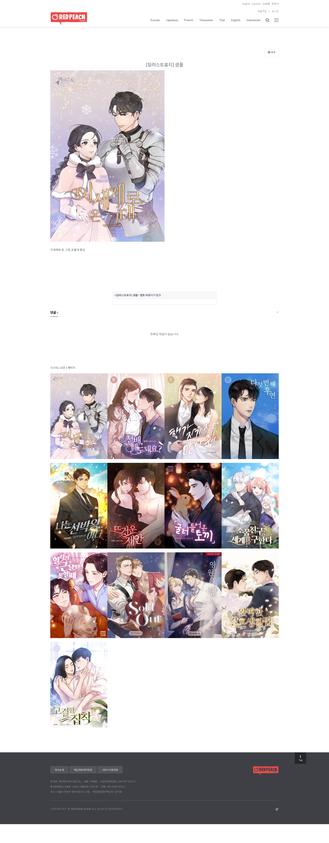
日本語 (266, 3)
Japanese (172, 20)
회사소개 (59, 769)
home (274, 28)
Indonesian (253, 20)
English (246, 3)
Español (256, 3)
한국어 (275, 3)
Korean (155, 20)
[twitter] (277, 809)
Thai (222, 20)
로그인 (275, 11)
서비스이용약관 (110, 769)
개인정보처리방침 (83, 769)
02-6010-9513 (116, 786)
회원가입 (262, 11)
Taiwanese (206, 20)
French (188, 20)
